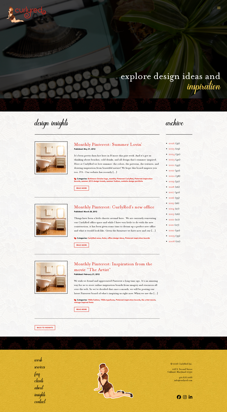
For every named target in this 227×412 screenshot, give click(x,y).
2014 (171, 208)
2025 (171, 148)
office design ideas (116, 238)
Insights (40, 394)
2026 (172, 143)
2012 (171, 219)
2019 (171, 181)
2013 (171, 214)
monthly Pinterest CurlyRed (121, 178)
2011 (171, 225)
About (39, 387)
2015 (171, 203)
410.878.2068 (185, 377)
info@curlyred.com (183, 380)
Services (40, 366)
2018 (171, 186)
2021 (171, 170)
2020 (172, 176)
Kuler (104, 238)
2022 (172, 165)
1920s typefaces (108, 300)
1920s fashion (94, 300)
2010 (171, 230)
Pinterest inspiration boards (137, 238)
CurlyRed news (94, 238)
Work (38, 360)
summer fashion (113, 181)
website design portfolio (132, 181)
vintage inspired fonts (83, 302)
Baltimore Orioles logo (98, 178)
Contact (40, 401)
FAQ (37, 373)
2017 (171, 192)
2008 (172, 241)
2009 (172, 235)
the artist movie (148, 300)
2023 (172, 159)
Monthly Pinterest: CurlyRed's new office (114, 207)
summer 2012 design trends (93, 181)
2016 (171, 197)
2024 (172, 154)
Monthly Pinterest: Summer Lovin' (108, 144)
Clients (39, 380)
